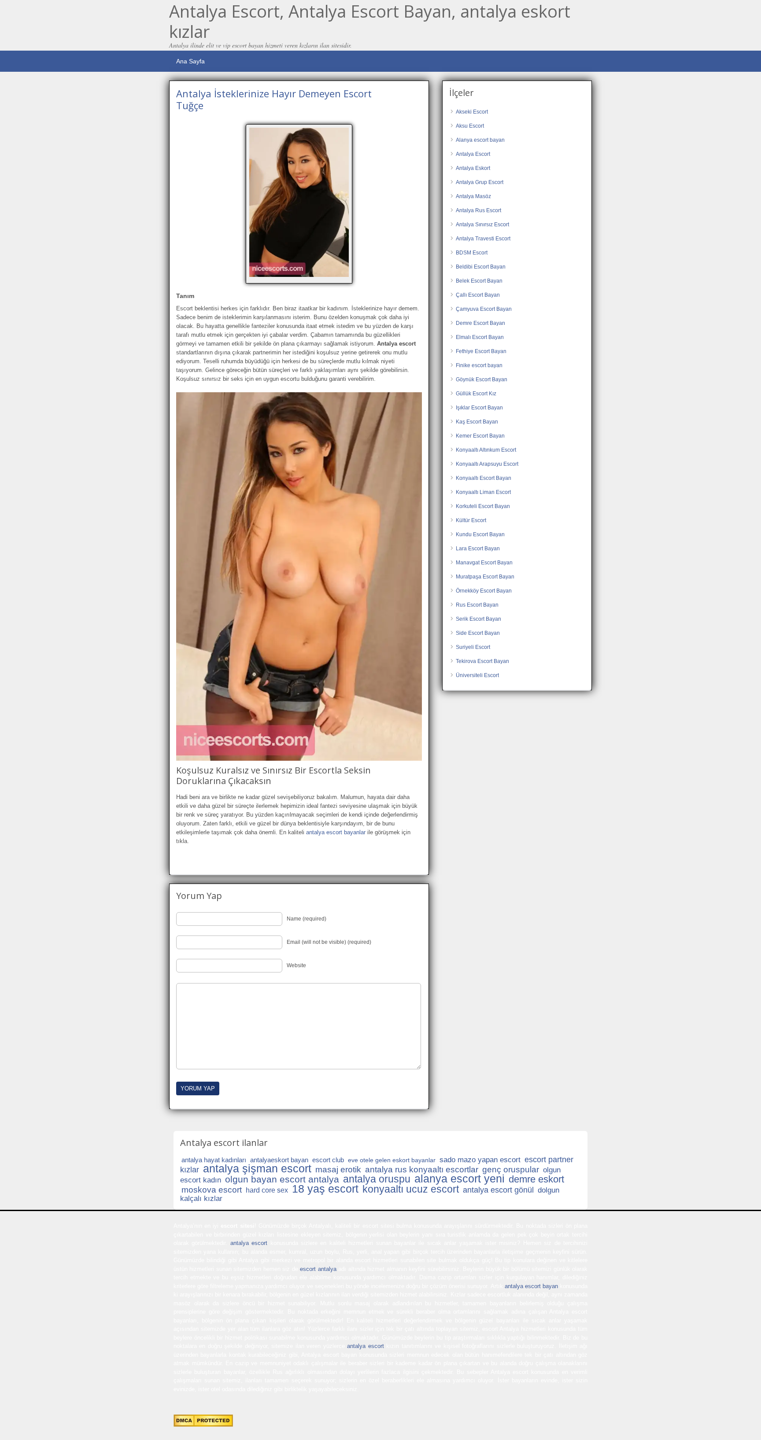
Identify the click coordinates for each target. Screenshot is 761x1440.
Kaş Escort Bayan (477, 422)
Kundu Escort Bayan (480, 534)
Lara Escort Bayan (478, 548)
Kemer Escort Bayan (480, 436)
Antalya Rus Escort (478, 210)
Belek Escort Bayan (479, 281)
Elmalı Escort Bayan (480, 337)
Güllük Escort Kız (476, 393)
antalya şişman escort (257, 1168)
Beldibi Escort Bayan (481, 267)
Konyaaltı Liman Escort (483, 492)
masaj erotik (338, 1169)
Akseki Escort (472, 112)
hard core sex (267, 1190)
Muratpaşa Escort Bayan (485, 577)
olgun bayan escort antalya (282, 1179)
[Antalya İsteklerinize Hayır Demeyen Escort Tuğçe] (299, 202)
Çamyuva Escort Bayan (484, 309)
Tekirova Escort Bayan (482, 661)
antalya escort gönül (498, 1190)
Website (296, 965)
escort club (328, 1160)
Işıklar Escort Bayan (479, 408)
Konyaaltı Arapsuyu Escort (487, 464)
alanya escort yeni (459, 1178)
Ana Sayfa (190, 61)
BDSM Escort (472, 253)
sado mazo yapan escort (480, 1160)
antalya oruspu (376, 1179)
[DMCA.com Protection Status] (203, 1425)
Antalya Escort (473, 154)
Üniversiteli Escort (477, 675)
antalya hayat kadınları (213, 1160)
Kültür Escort (471, 520)
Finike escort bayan (479, 365)
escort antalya (318, 1269)
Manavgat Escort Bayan (484, 563)
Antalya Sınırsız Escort (482, 224)
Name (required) (306, 919)
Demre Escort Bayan (480, 323)
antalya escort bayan (531, 1286)
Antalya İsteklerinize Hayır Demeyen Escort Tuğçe (274, 99)
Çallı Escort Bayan (478, 295)
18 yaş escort (325, 1188)
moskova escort (211, 1189)
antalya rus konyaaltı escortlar (421, 1169)
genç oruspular (510, 1169)
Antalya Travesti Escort (483, 239)
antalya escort (248, 1243)
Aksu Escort (470, 126)
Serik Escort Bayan (478, 619)
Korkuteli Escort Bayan (483, 506)
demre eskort (536, 1179)
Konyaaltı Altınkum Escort (486, 450)
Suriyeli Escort (473, 647)
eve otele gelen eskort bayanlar (392, 1160)
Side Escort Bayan (478, 633)
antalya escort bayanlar (336, 832)
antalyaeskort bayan (279, 1160)
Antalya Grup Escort (479, 182)
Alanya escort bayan (480, 140)
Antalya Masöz (473, 196)
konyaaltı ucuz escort (410, 1189)
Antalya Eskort (473, 168)
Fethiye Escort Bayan (481, 351)
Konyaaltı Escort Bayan (483, 478)
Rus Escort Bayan (477, 605)
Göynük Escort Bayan (481, 379)
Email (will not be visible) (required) (329, 942)
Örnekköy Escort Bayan (484, 591)
